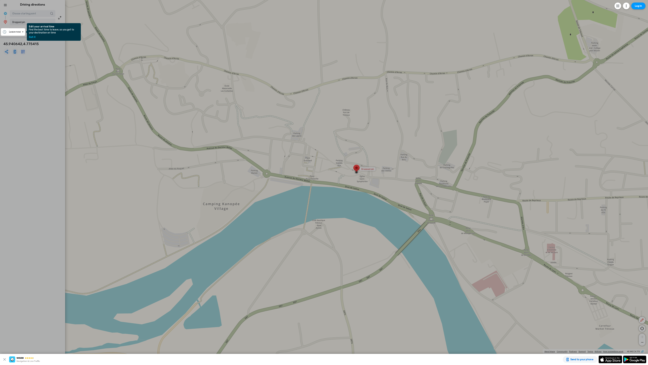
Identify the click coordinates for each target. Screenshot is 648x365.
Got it (32, 37)
